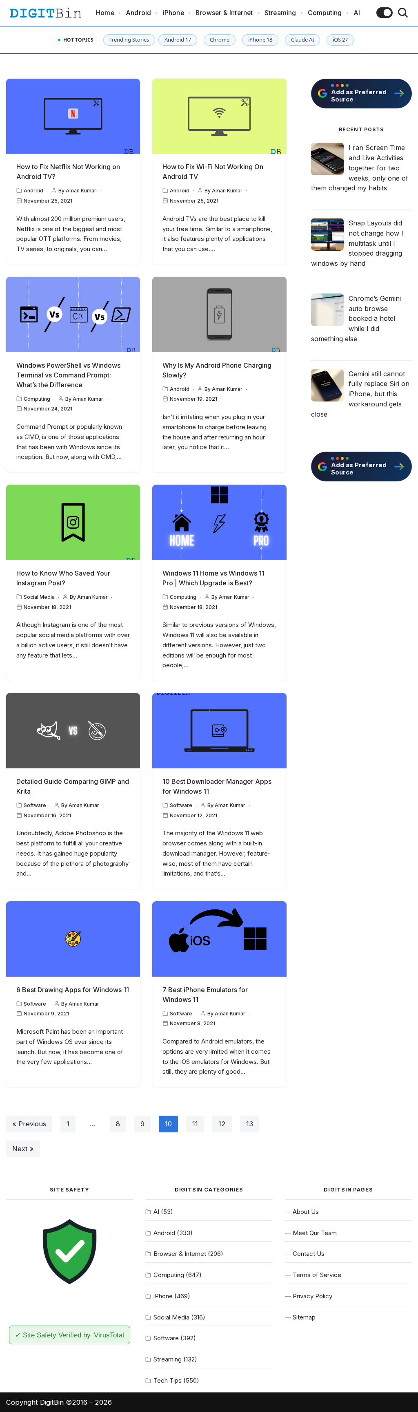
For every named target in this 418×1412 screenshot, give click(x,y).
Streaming (280, 13)
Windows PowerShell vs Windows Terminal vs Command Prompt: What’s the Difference (68, 375)
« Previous (29, 1124)
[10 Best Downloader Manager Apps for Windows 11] (219, 730)
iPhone (173, 13)
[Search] (403, 13)
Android (138, 13)
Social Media (39, 597)
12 (222, 1124)
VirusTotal (109, 1335)
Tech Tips (167, 1380)
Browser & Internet (224, 13)
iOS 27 (340, 39)
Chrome (219, 39)
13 (249, 1124)
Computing (325, 13)
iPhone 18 (260, 39)
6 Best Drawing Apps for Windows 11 (72, 990)
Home (105, 13)
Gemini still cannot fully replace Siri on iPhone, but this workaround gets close (360, 394)
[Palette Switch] (384, 12)
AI (357, 13)
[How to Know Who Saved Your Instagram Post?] (73, 522)
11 (195, 1124)
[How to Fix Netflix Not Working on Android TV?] (73, 116)
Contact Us (309, 1254)
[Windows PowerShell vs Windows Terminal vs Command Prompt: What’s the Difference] (73, 314)
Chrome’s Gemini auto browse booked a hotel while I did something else (356, 318)
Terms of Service (317, 1275)
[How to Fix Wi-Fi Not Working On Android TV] (219, 116)
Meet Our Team (315, 1233)
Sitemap (304, 1317)
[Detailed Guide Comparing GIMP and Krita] (73, 730)
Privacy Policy (312, 1296)
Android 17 (178, 39)
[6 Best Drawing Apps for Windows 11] (73, 939)
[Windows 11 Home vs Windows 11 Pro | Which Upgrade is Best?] (219, 522)
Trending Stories (129, 39)
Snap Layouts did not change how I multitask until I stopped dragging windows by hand (357, 243)
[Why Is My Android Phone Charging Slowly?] (219, 314)
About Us (306, 1212)
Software (35, 805)
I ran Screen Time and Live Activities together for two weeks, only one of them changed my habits (359, 167)
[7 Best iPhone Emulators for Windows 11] (219, 939)
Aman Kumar (81, 191)
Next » (23, 1149)
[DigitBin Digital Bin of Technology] (45, 12)
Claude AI (302, 39)
